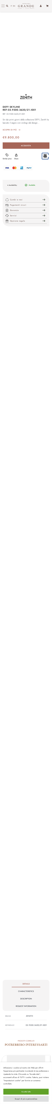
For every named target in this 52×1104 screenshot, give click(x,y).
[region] (26, 1083)
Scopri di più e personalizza (26, 1098)
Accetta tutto (26, 1091)
